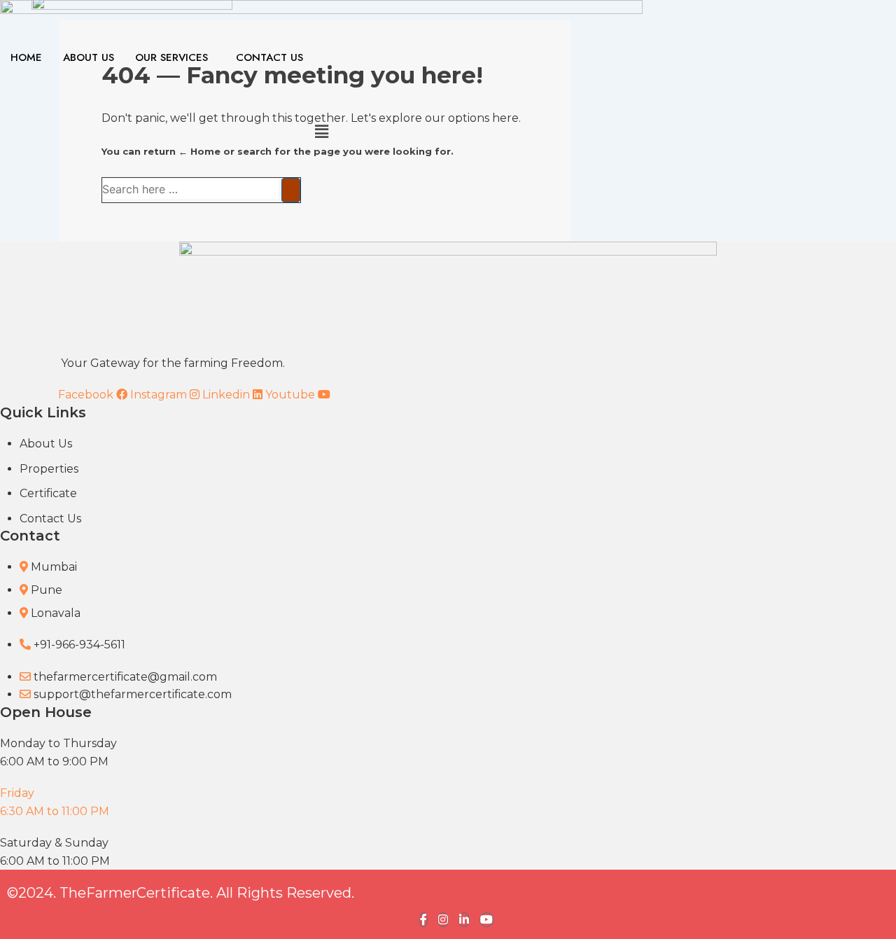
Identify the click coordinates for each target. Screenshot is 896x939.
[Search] (290, 190)
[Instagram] (443, 919)
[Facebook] (423, 919)
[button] (321, 131)
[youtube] (486, 919)
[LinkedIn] (464, 919)
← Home (199, 151)
